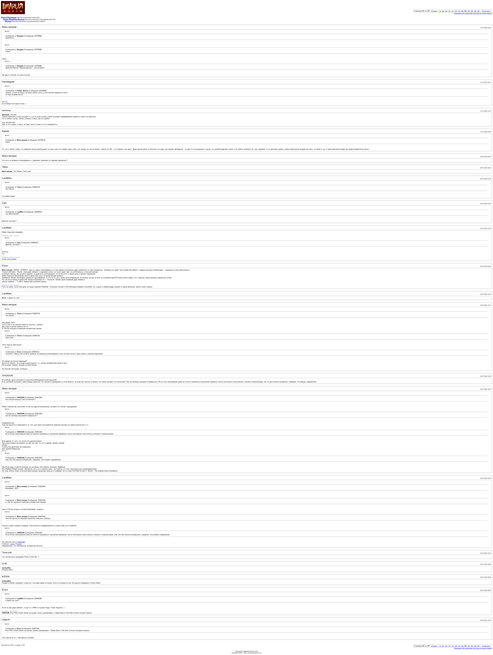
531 (446, 11)
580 (462, 11)
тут (6, 102)
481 (443, 11)
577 (453, 11)
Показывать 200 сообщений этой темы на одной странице (473, 13)
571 (449, 11)
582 (469, 11)
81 (440, 11)
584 (475, 11)
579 (459, 11)
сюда (12, 544)
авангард (21, 542)
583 (472, 11)
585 (478, 11)
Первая (434, 11)
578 (456, 11)
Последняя (486, 11)
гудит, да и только (9, 259)
